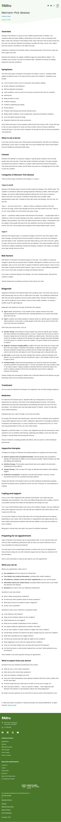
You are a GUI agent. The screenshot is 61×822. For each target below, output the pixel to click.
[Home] (48, 5)
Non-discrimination (6, 795)
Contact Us (4, 765)
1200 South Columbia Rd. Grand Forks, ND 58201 (10, 723)
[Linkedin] (8, 732)
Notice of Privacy (6, 809)
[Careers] (51, 6)
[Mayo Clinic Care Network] (30, 787)
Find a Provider (5, 749)
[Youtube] (18, 732)
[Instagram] (13, 732)
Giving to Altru (5, 770)
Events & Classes (6, 755)
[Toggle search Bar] (54, 5)
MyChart (4, 744)
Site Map (4, 803)
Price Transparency (7, 812)
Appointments (5, 741)
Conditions (6, 16)
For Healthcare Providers (8, 779)
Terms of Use (12, 705)
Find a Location (5, 752)
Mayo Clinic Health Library (8, 776)
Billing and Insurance (7, 747)
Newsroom (4, 773)
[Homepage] (6, 719)
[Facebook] (2, 732)
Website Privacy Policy (8, 806)
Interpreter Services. (7, 800)
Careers (4, 768)
